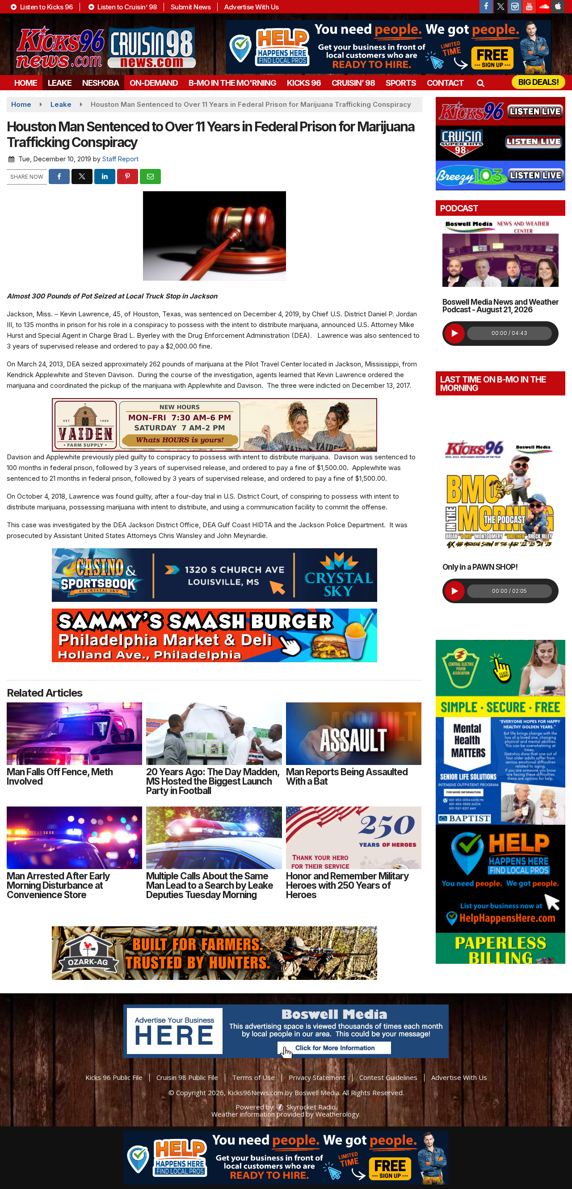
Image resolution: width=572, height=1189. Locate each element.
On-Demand (154, 83)
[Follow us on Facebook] (486, 6)
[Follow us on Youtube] (529, 6)
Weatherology (337, 1113)
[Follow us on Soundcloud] (543, 6)
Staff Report (120, 159)
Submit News (191, 7)
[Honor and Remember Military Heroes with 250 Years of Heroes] (353, 838)
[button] (480, 83)
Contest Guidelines (388, 1077)
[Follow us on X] (500, 6)
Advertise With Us (251, 7)
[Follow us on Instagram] (515, 6)
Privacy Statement (317, 1077)
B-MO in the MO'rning (232, 83)
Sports (401, 83)
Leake (60, 83)
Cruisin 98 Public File (187, 1077)
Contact (445, 83)
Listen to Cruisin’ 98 (126, 7)
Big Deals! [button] (538, 82)
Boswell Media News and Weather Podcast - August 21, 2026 (500, 306)
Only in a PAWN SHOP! (479, 567)
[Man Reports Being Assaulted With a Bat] (353, 733)
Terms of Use (253, 1077)
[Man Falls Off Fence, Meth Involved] (74, 733)
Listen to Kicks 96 (45, 7)
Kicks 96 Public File (114, 1077)
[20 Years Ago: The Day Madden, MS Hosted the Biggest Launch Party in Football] (214, 733)
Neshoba (100, 83)
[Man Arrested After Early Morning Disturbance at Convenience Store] (74, 838)
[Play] (455, 334)
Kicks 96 (304, 83)
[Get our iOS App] (557, 6)
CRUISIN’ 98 (353, 83)
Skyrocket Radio (310, 1106)
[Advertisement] (388, 47)
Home (25, 83)
